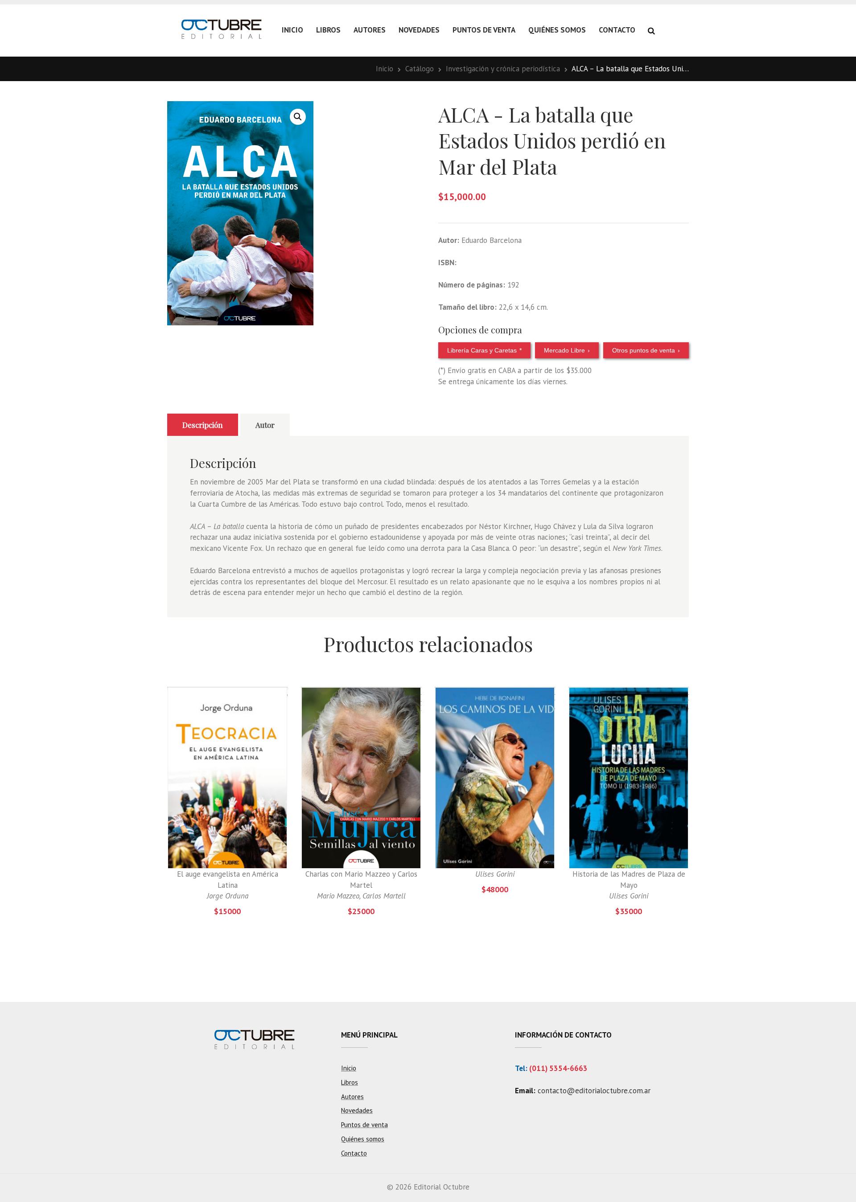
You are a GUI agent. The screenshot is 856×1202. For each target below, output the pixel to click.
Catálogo (419, 69)
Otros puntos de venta (646, 350)
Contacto (617, 30)
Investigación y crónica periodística (503, 69)
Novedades (419, 30)
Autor (265, 425)
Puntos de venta (484, 30)
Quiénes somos (557, 30)
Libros (328, 30)
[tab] (202, 425)
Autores (370, 30)
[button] (298, 117)
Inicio (292, 30)
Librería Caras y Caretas (484, 350)
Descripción (202, 425)
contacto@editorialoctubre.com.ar (594, 1090)
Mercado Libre (567, 350)
